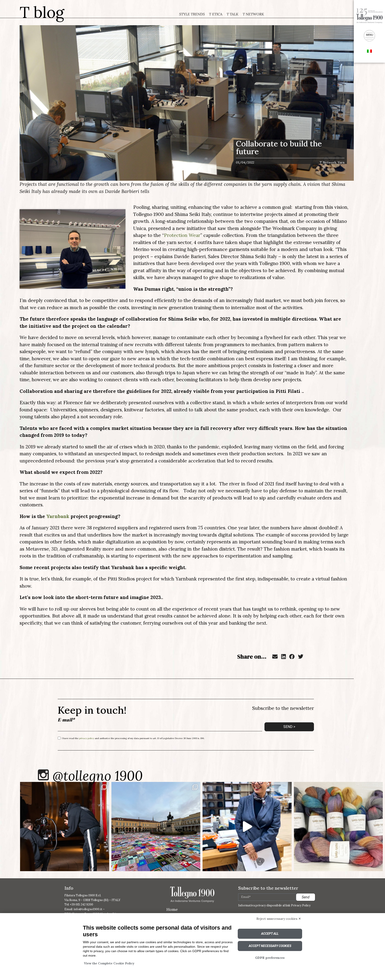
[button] (275, 657)
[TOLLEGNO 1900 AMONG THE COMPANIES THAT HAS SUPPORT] (156, 826)
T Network (253, 14)
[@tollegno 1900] (43, 774)
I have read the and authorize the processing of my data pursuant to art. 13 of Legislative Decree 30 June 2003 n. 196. (133, 738)
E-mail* (66, 719)
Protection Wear (182, 235)
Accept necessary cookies (270, 946)
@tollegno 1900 (98, 775)
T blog (42, 12)
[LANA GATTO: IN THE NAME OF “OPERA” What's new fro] (338, 826)
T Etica (215, 14)
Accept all (270, 933)
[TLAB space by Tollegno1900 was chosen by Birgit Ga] (247, 826)
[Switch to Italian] (369, 50)
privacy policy (86, 738)
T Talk (232, 14)
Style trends (192, 14)
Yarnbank (57, 516)
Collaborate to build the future (279, 147)
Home (172, 909)
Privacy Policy (301, 905)
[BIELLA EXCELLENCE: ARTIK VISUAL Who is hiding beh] (64, 826)
